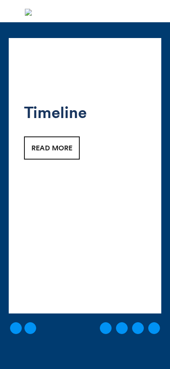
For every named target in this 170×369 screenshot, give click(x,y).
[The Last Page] (154, 328)
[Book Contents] (30, 328)
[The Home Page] (28, 11)
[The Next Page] (138, 328)
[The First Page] (106, 328)
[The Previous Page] (122, 328)
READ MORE (51, 147)
